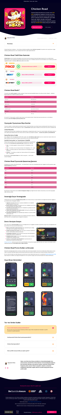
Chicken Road (26, 1)
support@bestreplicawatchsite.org (34, 401)
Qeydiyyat (50, 66)
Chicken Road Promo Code (51, 254)
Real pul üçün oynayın (37, 27)
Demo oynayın (48, 27)
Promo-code (32, 1)
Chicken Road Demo (8, 242)
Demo (36, 1)
